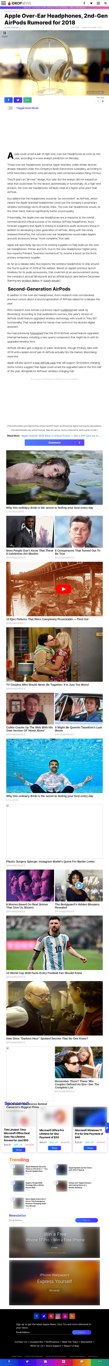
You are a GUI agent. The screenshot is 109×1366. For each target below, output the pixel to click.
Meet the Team (70, 1341)
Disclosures (93, 1356)
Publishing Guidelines (77, 1356)
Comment (64, 442)
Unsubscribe (36, 1341)
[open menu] (3, 3)
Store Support (53, 1345)
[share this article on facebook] (8, 100)
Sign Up (86, 1220)
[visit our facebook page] (37, 1316)
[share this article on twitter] (18, 100)
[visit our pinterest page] (51, 1316)
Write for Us (36, 1345)
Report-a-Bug (71, 1345)
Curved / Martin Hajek (95, 92)
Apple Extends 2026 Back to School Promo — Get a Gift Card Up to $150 (62, 435)
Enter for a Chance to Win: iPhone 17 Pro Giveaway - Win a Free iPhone (54, 8)
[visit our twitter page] (44, 1316)
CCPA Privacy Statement (34, 1356)
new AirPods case (45, 362)
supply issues (51, 280)
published (67, 310)
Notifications (52, 1341)
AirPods (15, 11)
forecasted (36, 333)
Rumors (7, 11)
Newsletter (86, 1341)
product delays (31, 280)
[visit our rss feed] (72, 1316)
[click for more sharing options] (27, 100)
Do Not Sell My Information (56, 1356)
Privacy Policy (16, 1356)
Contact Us (21, 1341)
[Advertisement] (54, 131)
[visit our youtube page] (65, 1316)
